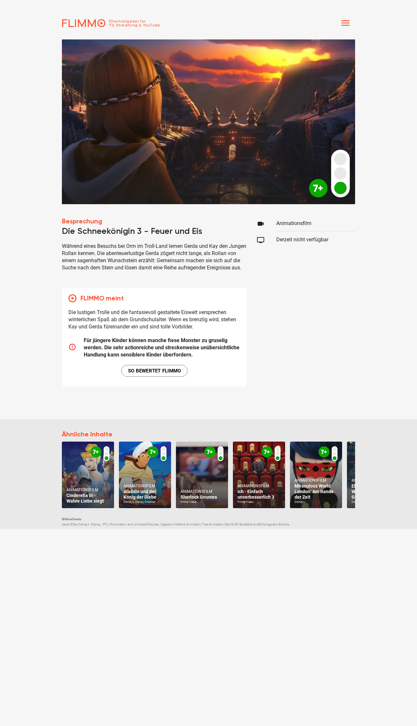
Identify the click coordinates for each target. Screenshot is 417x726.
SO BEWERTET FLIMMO (154, 371)
